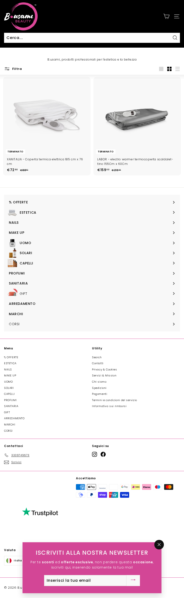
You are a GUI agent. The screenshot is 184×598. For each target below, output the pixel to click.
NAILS (8, 369)
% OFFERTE (11, 357)
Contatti (98, 363)
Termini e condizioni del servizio (114, 400)
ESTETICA (10, 363)
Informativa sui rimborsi (109, 406)
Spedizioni (99, 388)
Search (97, 357)
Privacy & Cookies (104, 369)
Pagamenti (99, 394)
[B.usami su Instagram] (94, 454)
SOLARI (9, 388)
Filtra (16, 69)
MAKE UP (10, 375)
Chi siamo (99, 382)
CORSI (8, 431)
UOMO (8, 382)
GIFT (7, 412)
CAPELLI (9, 394)
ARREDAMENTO (14, 418)
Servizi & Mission (104, 375)
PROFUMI (10, 400)
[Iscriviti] (133, 580)
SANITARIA (11, 406)
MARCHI (9, 424)
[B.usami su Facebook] (103, 454)
